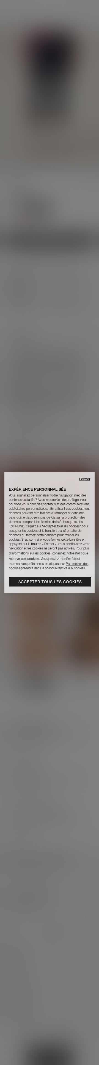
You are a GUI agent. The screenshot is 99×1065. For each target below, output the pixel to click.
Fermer (84, 479)
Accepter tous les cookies (50, 581)
